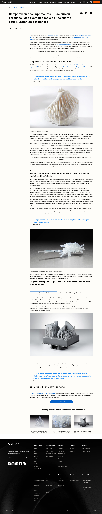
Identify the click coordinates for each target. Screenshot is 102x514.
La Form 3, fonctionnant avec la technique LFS (42, 393)
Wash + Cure (49, 448)
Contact (73, 2)
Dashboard (72, 451)
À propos (60, 478)
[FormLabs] (6, 2)
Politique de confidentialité (59, 510)
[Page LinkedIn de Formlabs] (24, 463)
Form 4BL (36, 456)
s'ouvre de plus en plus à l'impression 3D (74, 67)
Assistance (66, 2)
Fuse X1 (35, 461)
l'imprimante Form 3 (53, 35)
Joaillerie (36, 498)
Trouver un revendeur (87, 485)
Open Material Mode (62, 466)
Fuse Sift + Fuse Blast (51, 453)
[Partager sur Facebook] (81, 13)
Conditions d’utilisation (72, 510)
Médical (60, 461)
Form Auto (36, 458)
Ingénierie (36, 478)
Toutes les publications (17, 7)
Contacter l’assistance (75, 478)
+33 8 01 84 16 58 (86, 478)
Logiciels (46, 2)
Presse (59, 483)
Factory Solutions (86, 451)
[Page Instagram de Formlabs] (16, 463)
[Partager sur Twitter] (86, 13)
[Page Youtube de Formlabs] (20, 463)
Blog (47, 480)
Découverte (53, 2)
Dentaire (60, 458)
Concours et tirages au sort (86, 510)
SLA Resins (60, 448)
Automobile (36, 483)
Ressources (48, 483)
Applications (49, 478)
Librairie (60, 2)
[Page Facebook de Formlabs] (9, 463)
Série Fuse (36, 463)
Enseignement (37, 493)
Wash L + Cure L (49, 451)
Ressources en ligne (74, 480)
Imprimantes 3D (31, 2)
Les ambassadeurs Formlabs (64, 44)
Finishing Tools (49, 456)
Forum (47, 492)
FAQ (95, 510)
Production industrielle (39, 480)
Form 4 (35, 448)
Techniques (60, 456)
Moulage (60, 463)
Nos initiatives (61, 485)
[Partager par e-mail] (91, 13)
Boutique (96, 2)
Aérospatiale (37, 485)
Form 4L (35, 453)
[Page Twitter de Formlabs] (12, 463)
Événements (49, 485)
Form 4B (35, 451)
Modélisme (36, 495)
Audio (35, 500)
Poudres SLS (61, 451)
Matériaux (39, 2)
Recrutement (61, 480)
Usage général (61, 453)
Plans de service (86, 448)
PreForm (72, 448)
